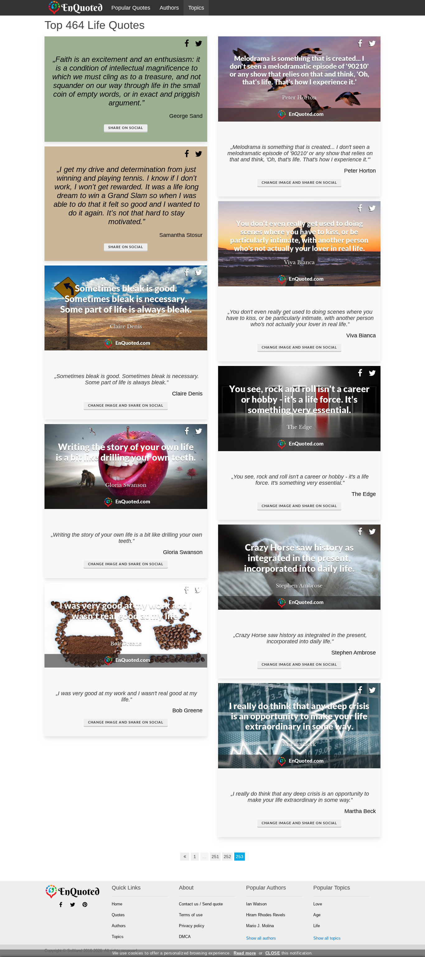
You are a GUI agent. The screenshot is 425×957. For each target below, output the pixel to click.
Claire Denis (187, 394)
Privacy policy (191, 925)
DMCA (185, 936)
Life (316, 925)
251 (215, 856)
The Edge (364, 494)
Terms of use (191, 915)
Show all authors (261, 938)
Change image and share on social (125, 405)
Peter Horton (360, 171)
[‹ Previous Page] (184, 857)
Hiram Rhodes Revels (265, 915)
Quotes (118, 915)
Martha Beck (360, 811)
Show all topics (327, 938)
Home (117, 904)
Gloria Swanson (183, 552)
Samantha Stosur (181, 235)
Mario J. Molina (260, 925)
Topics (196, 8)
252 (227, 856)
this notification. (289, 953)
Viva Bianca (361, 335)
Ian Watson (256, 904)
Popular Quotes (130, 8)
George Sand (186, 116)
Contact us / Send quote (201, 904)
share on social (125, 128)
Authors (169, 8)
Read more (245, 953)
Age (316, 915)
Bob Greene (187, 710)
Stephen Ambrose (353, 653)
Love (317, 904)
